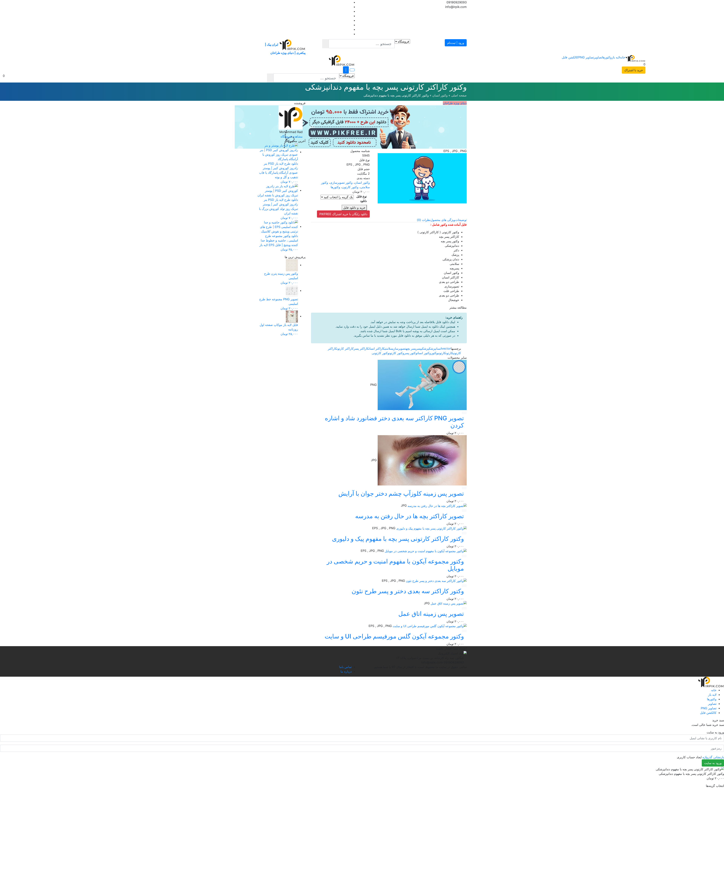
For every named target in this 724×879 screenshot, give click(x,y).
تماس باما (345, 667)
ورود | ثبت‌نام (455, 43)
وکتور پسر (410, 353)
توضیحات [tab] (461, 220)
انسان (439, 348)
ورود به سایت (713, 763)
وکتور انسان (440, 95)
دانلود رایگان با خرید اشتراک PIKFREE (343, 214)
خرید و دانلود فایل (354, 207)
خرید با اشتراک (633, 70)
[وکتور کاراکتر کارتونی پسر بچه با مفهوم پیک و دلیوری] (431, 528)
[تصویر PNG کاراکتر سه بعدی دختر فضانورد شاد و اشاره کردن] (422, 385)
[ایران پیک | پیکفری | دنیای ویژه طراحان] (635, 58)
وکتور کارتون (350, 187)
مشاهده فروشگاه (292, 136)
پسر (418, 348)
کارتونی (442, 353)
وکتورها (607, 57)
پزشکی (425, 348)
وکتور (434, 353)
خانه (622, 57)
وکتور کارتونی (380, 353)
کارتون (449, 353)
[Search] (325, 43)
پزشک (432, 348)
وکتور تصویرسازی (341, 182)
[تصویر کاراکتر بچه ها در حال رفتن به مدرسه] (437, 505)
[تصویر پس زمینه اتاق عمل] (448, 603)
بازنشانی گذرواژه (713, 757)
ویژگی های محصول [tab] (442, 220)
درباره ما (346, 671)
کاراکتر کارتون (345, 348)
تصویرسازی (399, 348)
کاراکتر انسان (377, 348)
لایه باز (616, 57)
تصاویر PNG (586, 57)
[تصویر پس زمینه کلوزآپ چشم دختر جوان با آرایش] (422, 460)
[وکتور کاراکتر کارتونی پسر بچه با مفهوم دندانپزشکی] (422, 178)
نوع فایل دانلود (361, 198)
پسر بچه (411, 348)
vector (446, 348)
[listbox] (136, 78)
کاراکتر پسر (361, 348)
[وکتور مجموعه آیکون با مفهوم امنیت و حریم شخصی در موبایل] (425, 551)
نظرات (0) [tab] (423, 220)
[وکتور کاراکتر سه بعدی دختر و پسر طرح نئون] (436, 580)
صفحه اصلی (459, 95)
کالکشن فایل (570, 57)
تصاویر (598, 57)
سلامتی (389, 348)
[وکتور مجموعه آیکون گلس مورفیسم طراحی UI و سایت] (429, 626)
